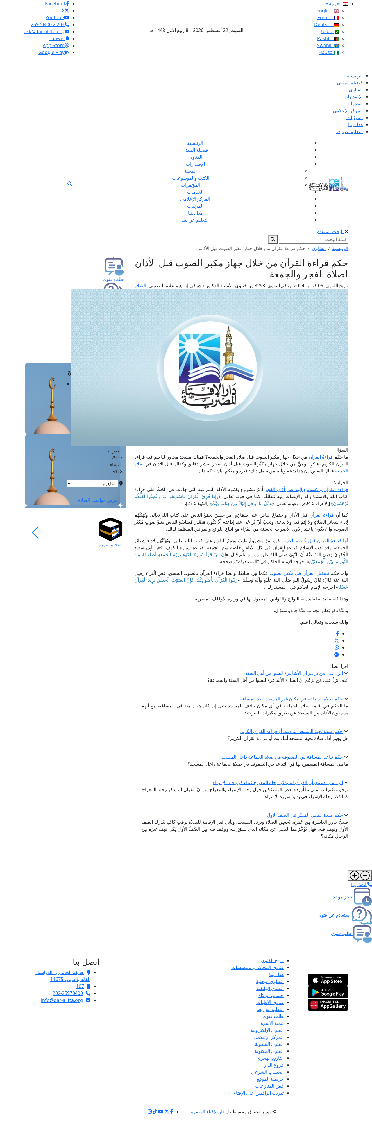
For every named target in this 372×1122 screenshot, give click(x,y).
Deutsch (324, 24)
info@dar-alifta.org (62, 1000)
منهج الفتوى (272, 960)
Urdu (327, 31)
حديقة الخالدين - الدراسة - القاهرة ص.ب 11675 (62, 975)
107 (80, 986)
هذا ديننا (276, 974)
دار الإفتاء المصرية (206, 1111)
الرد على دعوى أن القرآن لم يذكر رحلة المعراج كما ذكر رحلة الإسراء (278, 782)
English (325, 10)
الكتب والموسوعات (190, 178)
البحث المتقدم (330, 231)
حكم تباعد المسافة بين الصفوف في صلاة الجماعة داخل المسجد (282, 757)
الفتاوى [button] (319, 248)
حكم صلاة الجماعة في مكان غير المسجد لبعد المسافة (291, 698)
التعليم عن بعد (270, 1009)
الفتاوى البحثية (270, 981)
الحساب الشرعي (267, 1072)
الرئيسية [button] (340, 248)
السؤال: (340, 450)
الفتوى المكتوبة (269, 1051)
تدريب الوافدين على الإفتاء (259, 1093)
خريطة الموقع (270, 1079)
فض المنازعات (269, 1086)
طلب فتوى (273, 1016)
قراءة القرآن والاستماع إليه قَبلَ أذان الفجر (306, 489)
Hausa (326, 52)
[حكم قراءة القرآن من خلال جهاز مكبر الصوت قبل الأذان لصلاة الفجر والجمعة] (337, 633)
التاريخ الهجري (270, 1058)
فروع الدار (274, 1065)
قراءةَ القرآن (322, 515)
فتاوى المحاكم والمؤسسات (257, 967)
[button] (116, 532)
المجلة (191, 171)
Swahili (325, 45)
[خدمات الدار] (360, 875)
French (325, 17)
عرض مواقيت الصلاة (98, 500)
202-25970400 (68, 993)
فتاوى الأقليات (270, 1002)
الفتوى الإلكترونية (267, 1030)
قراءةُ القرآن (321, 457)
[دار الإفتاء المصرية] (328, 183)
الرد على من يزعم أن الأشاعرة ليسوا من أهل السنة (294, 673)
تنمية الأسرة (272, 1023)
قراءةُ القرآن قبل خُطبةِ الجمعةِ (311, 540)
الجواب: (341, 482)
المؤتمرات (190, 185)
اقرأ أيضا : (339, 666)
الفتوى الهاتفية (270, 988)
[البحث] (69, 184)
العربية (336, 3)
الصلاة (140, 285)
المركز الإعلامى (269, 1037)
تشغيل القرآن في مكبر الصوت (299, 573)
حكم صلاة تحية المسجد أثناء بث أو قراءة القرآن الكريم (291, 731)
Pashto (325, 38)
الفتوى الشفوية (269, 1044)
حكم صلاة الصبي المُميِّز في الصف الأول (305, 815)
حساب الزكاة (271, 995)
